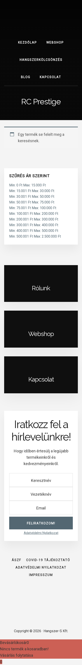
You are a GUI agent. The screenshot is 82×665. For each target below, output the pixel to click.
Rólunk (41, 288)
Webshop (41, 334)
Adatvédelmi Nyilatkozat (41, 533)
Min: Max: (27, 185)
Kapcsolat (41, 379)
